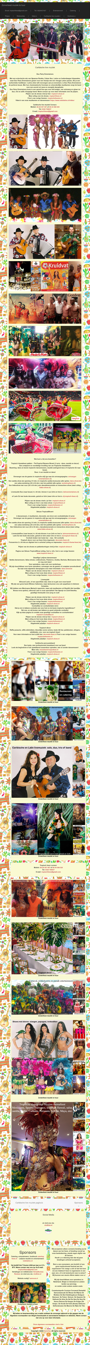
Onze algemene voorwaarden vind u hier (48, 1324)
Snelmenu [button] (71, 16)
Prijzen (7, 16)
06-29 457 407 (42, 107)
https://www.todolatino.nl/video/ (62, 100)
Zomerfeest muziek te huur (13, 5)
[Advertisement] (47, 1340)
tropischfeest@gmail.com (47, 111)
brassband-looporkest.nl (49, 650)
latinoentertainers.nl (70, 492)
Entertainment (58, 10)
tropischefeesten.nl (55, 98)
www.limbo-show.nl (44, 529)
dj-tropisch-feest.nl (70, 496)
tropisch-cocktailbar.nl (45, 614)
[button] (29, 1204)
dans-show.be (75, 481)
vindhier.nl (48, 1225)
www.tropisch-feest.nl (45, 553)
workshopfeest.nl (68, 483)
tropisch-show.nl (57, 94)
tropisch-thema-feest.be (72, 542)
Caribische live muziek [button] (51, 16)
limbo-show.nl (44, 487)
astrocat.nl (34, 1278)
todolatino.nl (28, 1261)
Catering (73, 10)
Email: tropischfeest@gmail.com (16, 10)
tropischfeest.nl (55, 96)
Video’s (34, 16)
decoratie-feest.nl (62, 540)
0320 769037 (46, 109)
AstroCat (47, 1331)
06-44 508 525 (54, 107)
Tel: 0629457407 (40, 10)
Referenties (21, 16)
